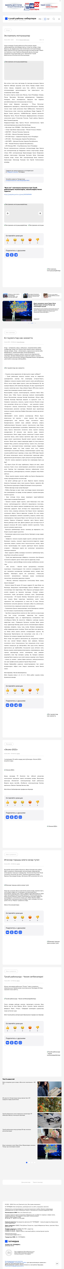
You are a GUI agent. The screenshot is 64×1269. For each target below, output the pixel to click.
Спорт (8, 30)
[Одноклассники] (11, 255)
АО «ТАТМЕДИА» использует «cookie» (16, 1262)
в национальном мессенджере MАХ (17, 180)
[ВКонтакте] (7, 255)
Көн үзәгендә (10, 332)
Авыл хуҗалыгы (11, 854)
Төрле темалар (38, 1182)
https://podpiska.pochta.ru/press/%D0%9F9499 (18, 194)
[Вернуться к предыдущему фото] (8, 213)
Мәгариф (9, 744)
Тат (48, 19)
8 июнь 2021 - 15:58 (8, 342)
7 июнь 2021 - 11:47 (8, 980)
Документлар (26, 1182)
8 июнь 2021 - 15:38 (8, 863)
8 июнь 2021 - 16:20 (8, 39)
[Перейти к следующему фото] (40, 213)
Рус (40, 19)
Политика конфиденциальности (14, 1266)
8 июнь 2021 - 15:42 (8, 753)
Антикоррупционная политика (14, 1261)
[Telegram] (16, 255)
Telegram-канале (12, 172)
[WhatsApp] (20, 705)
